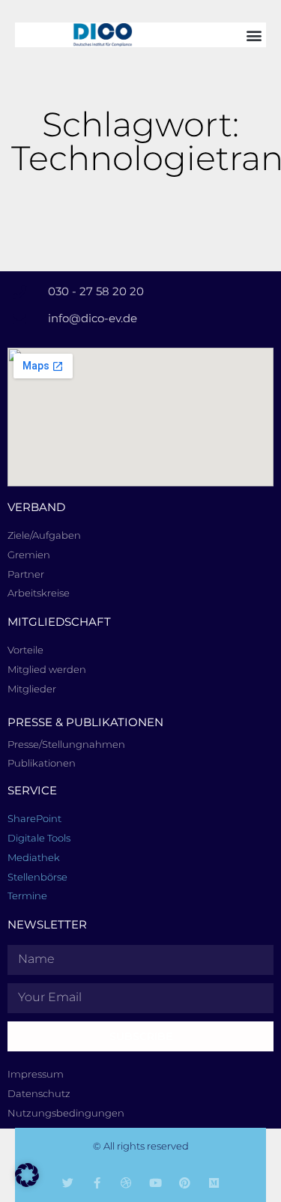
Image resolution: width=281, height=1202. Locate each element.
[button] (253, 34)
